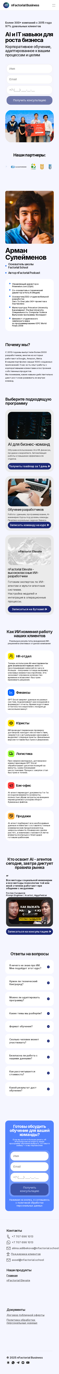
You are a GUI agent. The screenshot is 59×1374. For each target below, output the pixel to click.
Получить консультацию (29, 100)
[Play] (29, 912)
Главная (12, 1275)
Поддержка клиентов (26, 1254)
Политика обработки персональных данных (22, 1321)
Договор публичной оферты (25, 1315)
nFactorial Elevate (18, 1280)
